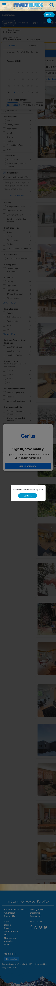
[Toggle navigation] (4, 5)
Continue (28, 496)
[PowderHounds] (28, 4)
